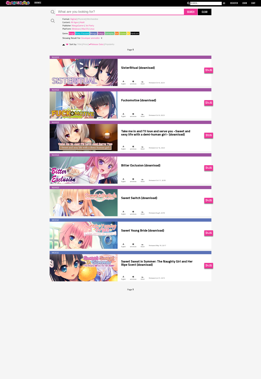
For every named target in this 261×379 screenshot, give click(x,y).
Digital (73, 19)
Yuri (116, 33)
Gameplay (109, 33)
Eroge (71, 33)
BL (128, 33)
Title (79, 44)
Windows (76, 28)
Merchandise (92, 19)
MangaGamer (78, 25)
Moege (93, 33)
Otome (122, 33)
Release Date (97, 44)
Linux (92, 28)
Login (244, 3)
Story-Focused (82, 33)
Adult (82, 22)
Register (234, 3)
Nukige (101, 33)
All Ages (74, 22)
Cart (253, 3)
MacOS (85, 28)
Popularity (109, 44)
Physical (81, 19)
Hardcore (134, 33)
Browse (37, 3)
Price (85, 44)
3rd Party (89, 25)
